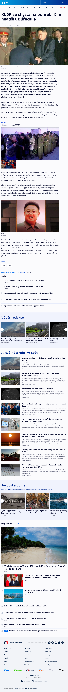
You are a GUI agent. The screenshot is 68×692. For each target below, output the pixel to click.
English (16, 688)
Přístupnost (34, 688)
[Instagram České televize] (49, 642)
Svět (35, 8)
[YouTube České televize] (56, 642)
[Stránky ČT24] (6, 670)
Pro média (27, 648)
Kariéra (47, 658)
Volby (23, 8)
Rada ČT (6, 658)
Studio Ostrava (28, 655)
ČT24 (2, 24)
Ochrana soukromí (25, 688)
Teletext (6, 655)
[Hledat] (57, 2)
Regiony (41, 8)
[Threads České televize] (62, 642)
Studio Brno (48, 651)
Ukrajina (16, 8)
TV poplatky (27, 651)
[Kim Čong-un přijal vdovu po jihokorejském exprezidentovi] (34, 46)
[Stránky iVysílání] (30, 670)
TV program (7, 648)
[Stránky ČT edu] (61, 670)
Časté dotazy (8, 665)
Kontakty (47, 665)
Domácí (29, 8)
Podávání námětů (29, 661)
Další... (48, 8)
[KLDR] (30, 216)
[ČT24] (5, 3)
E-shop (6, 661)
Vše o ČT (26, 665)
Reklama (6, 651)
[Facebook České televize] (52, 642)
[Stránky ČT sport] (18, 670)
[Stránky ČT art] (51, 670)
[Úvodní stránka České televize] (13, 642)
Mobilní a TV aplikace (51, 661)
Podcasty (47, 655)
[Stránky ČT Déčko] (41, 670)
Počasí (26, 658)
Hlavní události (7, 8)
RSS (63, 688)
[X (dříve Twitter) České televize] (59, 642)
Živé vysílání (48, 648)
